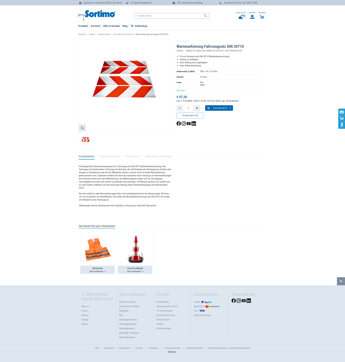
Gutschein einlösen (127, 302)
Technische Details (110, 156)
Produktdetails (86, 157)
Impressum (109, 348)
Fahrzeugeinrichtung (128, 319)
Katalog (85, 319)
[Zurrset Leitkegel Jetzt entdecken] (135, 241)
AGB (97, 348)
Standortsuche (163, 302)
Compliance (154, 348)
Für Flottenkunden (164, 311)
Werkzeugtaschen (126, 328)
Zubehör (92, 34)
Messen (160, 324)
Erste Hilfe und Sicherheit (123, 34)
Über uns (85, 306)
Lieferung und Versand (129, 306)
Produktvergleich (189, 115)
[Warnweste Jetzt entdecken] (97, 241)
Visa (196, 311)
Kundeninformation (194, 348)
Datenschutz (124, 348)
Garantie (139, 348)
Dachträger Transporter (129, 333)
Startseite (82, 34)
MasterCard (199, 306)
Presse (84, 311)
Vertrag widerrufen (172, 348)
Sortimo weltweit (164, 328)
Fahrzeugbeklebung (127, 324)
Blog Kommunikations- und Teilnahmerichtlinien (229, 348)
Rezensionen (132, 156)
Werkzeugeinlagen (127, 337)
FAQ (121, 315)
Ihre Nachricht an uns (166, 315)
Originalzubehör (104, 34)
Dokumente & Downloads (158, 156)
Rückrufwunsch (163, 319)
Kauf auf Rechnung (202, 315)
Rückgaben (124, 311)
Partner (85, 324)
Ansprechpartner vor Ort (167, 306)
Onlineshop (141, 26)
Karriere (85, 315)
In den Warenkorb (220, 108)
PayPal (197, 302)
